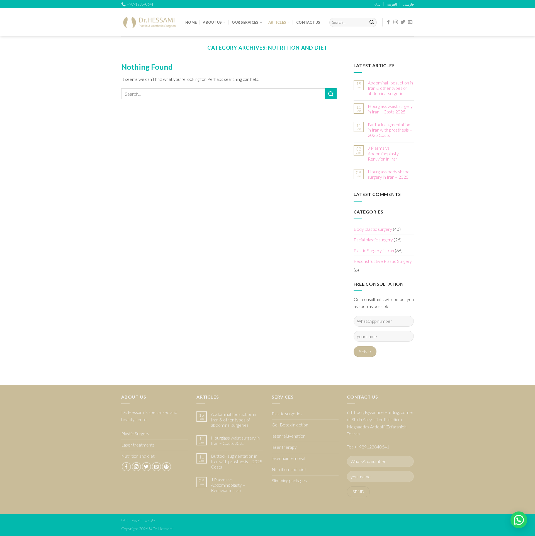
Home (191, 22)
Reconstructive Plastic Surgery (383, 261)
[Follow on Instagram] (395, 22)
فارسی (408, 4)
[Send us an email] (410, 22)
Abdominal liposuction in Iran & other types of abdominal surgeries (390, 88)
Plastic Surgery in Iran (374, 250)
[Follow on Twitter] (403, 22)
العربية (392, 4)
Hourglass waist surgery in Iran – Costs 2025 (390, 108)
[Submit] (371, 22)
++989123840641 (371, 446)
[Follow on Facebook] (388, 22)
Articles (277, 22)
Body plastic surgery (373, 229)
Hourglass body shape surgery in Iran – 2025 (389, 174)
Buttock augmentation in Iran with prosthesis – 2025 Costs (390, 130)
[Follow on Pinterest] (166, 466)
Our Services (245, 22)
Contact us (308, 22)
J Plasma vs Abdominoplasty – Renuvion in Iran (385, 153)
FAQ (377, 4)
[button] (518, 519)
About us (212, 22)
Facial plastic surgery (373, 239)
